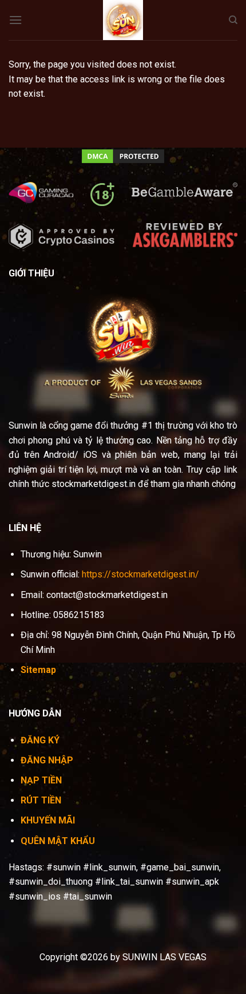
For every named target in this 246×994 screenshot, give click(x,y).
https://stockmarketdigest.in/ (140, 574)
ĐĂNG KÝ (40, 740)
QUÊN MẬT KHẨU (58, 840)
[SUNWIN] (123, 20)
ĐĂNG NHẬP (47, 760)
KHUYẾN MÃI (48, 820)
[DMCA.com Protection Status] (123, 155)
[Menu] (15, 20)
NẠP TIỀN (41, 780)
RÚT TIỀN (41, 800)
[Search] (233, 20)
